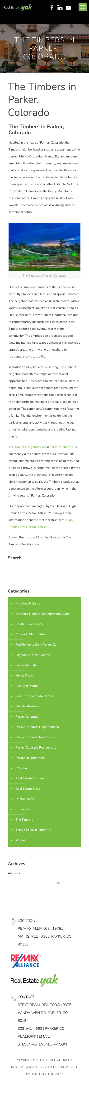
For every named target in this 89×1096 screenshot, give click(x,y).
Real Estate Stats (28, 789)
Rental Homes (25, 799)
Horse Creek (24, 675)
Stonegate (23, 809)
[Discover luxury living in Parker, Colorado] (18, 7)
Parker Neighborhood (31, 758)
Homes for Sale (26, 665)
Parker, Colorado (61, 447)
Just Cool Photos (27, 686)
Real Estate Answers (30, 778)
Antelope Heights (28, 603)
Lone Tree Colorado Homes (34, 696)
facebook (51, 8)
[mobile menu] (83, 7)
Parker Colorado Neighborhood (37, 727)
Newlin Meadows (28, 706)
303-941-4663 (30, 1028)
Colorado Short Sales (30, 634)
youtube (69, 8)
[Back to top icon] (79, 1086)
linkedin (60, 8)
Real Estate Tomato (47, 1074)
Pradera (21, 768)
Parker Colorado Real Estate (35, 737)
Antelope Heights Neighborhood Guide (43, 614)
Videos (20, 840)
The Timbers (24, 819)
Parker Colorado (27, 717)
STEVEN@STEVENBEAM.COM (42, 1044)
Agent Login (39, 1067)
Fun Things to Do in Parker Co (36, 645)
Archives (14, 873)
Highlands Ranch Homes (33, 655)
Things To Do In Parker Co (33, 830)
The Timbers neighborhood (27, 447)
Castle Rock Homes (29, 624)
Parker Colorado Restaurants (36, 747)
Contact (26, 997)
